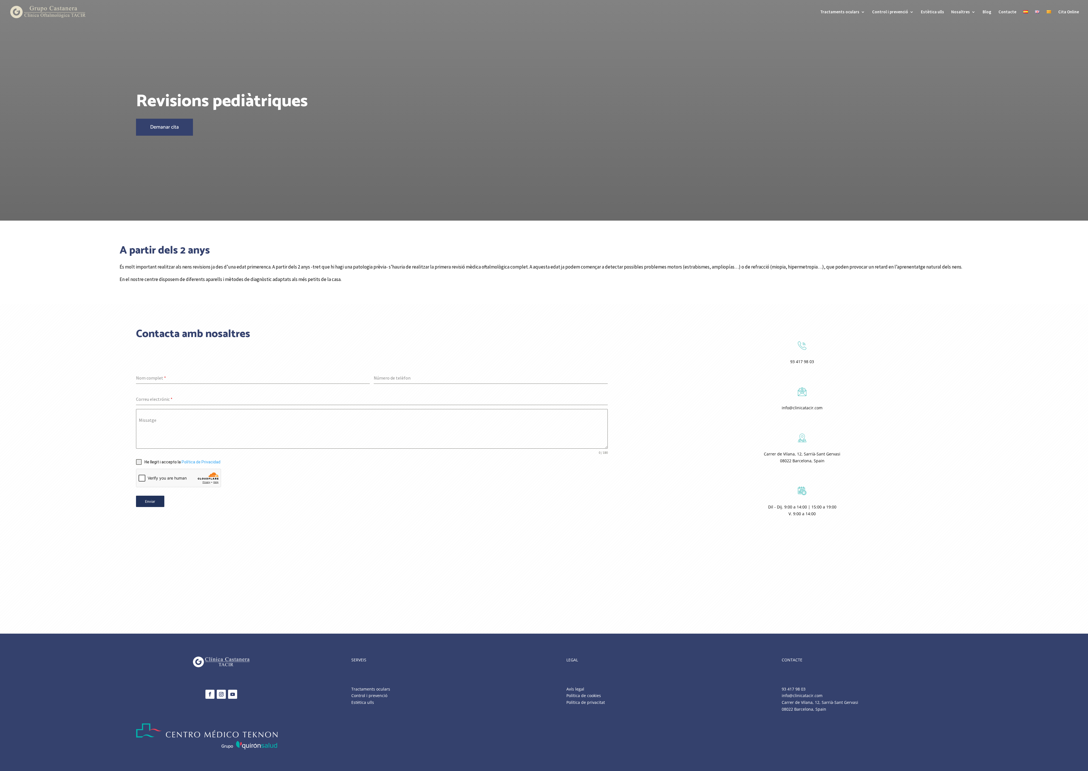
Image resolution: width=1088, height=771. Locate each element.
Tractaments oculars (839, 12)
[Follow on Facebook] (209, 694)
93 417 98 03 (802, 361)
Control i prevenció (890, 12)
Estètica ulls (932, 12)
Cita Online (1068, 12)
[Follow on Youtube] (232, 694)
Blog (987, 12)
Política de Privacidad (201, 462)
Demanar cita (164, 127)
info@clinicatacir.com (802, 407)
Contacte (1007, 12)
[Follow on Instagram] (221, 694)
